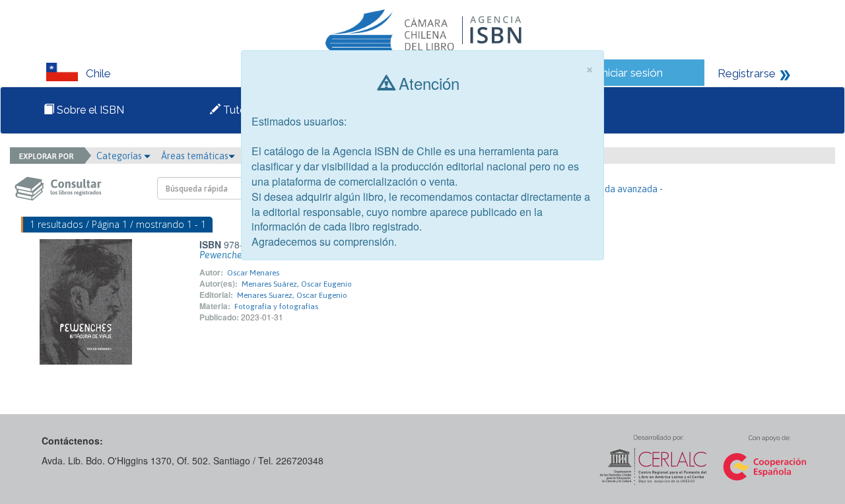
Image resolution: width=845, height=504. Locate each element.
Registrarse (747, 73)
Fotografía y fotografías (276, 306)
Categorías (120, 156)
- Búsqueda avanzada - (616, 189)
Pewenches (222, 255)
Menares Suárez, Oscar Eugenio (297, 284)
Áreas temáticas (194, 156)
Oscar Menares (253, 272)
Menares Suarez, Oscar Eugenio (292, 295)
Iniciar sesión (631, 72)
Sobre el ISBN (89, 110)
